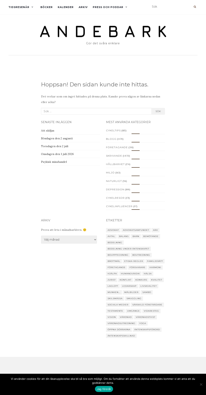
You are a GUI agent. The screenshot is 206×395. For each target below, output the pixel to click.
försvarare (137, 267)
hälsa (148, 273)
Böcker (46, 7)
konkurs (141, 280)
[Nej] (201, 384)
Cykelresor (115, 197)
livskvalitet (148, 286)
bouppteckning (118, 255)
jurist (112, 280)
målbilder (131, 292)
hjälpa (112, 273)
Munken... (114, 292)
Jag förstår (104, 389)
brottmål (114, 261)
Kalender (66, 7)
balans (124, 236)
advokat (113, 230)
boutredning (141, 255)
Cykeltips (113, 130)
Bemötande (151, 236)
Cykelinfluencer (119, 206)
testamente (115, 311)
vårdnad (126, 317)
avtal (111, 236)
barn (136, 236)
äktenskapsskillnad (121, 335)
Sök (158, 111)
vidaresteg (151, 311)
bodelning (115, 242)
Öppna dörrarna (119, 329)
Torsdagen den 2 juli (54, 146)
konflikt (125, 280)
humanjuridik (130, 273)
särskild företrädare (147, 304)
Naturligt (114, 180)
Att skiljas (47, 130)
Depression (115, 189)
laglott (113, 286)
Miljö (110, 172)
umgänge (133, 311)
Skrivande (114, 155)
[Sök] (195, 7)
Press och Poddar (108, 7)
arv (155, 230)
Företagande (117, 147)
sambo (146, 292)
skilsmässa (115, 298)
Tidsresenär (18, 7)
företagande (117, 267)
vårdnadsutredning (121, 323)
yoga (142, 323)
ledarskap (129, 286)
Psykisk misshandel (54, 162)
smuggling (134, 298)
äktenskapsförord (147, 329)
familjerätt (155, 261)
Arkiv (83, 7)
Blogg (111, 138)
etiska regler (133, 261)
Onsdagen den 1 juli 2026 (57, 154)
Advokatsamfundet (136, 230)
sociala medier (118, 304)
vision (112, 317)
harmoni (155, 267)
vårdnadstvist (145, 317)
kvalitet (156, 280)
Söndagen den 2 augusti (57, 138)
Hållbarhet (115, 164)
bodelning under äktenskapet (128, 248)
